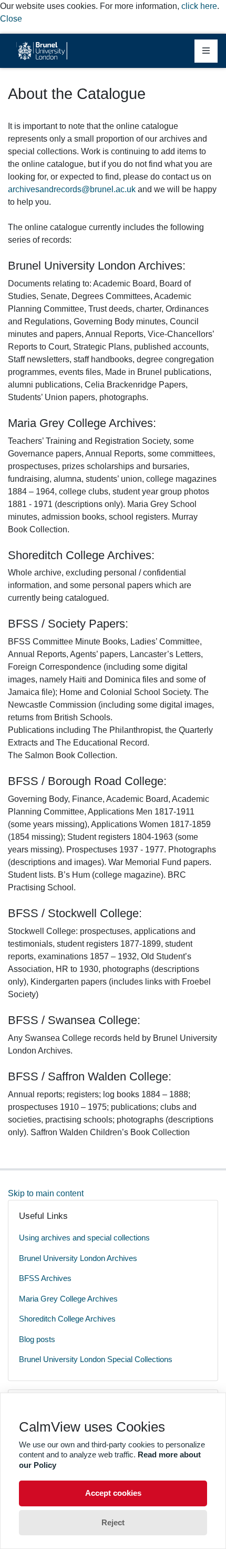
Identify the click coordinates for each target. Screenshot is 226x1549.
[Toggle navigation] (206, 51)
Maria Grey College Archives (68, 1298)
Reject (113, 1522)
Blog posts (37, 1339)
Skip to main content (46, 1193)
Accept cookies (113, 1492)
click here (199, 6)
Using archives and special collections (84, 1237)
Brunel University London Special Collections (95, 1359)
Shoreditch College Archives (67, 1318)
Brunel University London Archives (78, 1258)
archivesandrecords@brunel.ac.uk (72, 189)
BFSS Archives (45, 1278)
